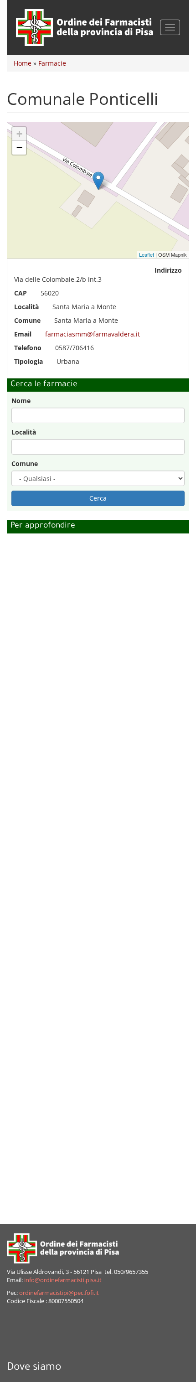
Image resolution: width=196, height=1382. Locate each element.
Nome (21, 400)
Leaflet (146, 254)
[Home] (84, 27)
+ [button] (19, 134)
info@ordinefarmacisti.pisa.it (63, 1280)
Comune (24, 463)
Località (23, 432)
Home (22, 63)
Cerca (98, 498)
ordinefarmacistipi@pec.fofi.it (59, 1293)
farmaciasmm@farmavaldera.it (92, 334)
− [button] (19, 147)
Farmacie (52, 63)
